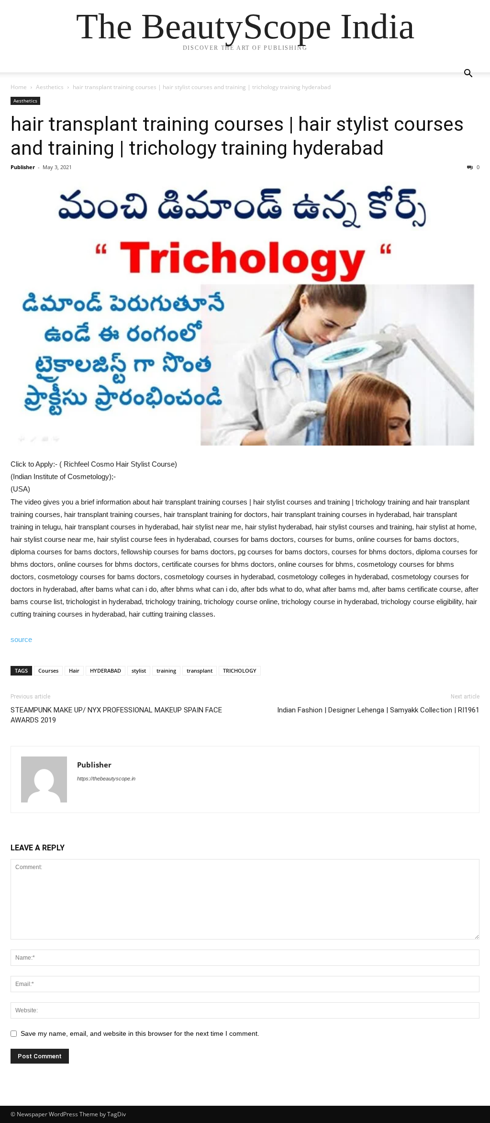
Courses (48, 670)
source (21, 639)
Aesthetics (50, 87)
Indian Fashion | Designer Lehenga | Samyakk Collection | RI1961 (378, 710)
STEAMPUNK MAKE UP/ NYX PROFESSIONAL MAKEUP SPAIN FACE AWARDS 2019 (116, 715)
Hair (74, 670)
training (166, 670)
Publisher (23, 167)
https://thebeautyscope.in (106, 778)
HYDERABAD (105, 670)
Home (19, 87)
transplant (199, 670)
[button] (468, 74)
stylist (139, 670)
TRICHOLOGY (239, 670)
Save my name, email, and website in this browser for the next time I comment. (140, 1033)
